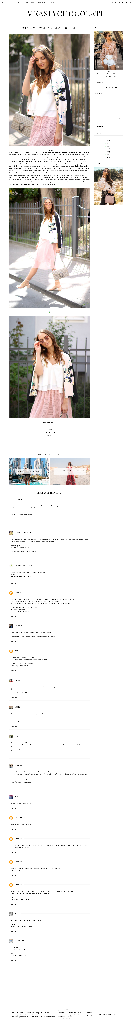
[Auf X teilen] (46, 432)
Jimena (18, 913)
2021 (108, 141)
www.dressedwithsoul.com (21, 576)
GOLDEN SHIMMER (22, 693)
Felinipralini (21, 817)
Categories (29, 2)
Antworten (14, 523)
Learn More (105, 1015)
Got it (117, 1015)
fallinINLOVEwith (23, 532)
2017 (108, 152)
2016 (108, 154)
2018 (108, 149)
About (11, 2)
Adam (17, 796)
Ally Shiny (19, 940)
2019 (108, 146)
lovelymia (19, 626)
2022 (108, 138)
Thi (16, 736)
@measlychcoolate (60, 182)
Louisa (18, 707)
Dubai (18, 2)
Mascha (18, 765)
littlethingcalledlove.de (26, 926)
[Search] (120, 119)
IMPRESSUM (41, 2)
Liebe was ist (22, 609)
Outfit (52, 436)
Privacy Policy (53, 2)
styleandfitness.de (22, 666)
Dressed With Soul (23, 565)
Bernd (17, 651)
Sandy (17, 680)
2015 (108, 157)
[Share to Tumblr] (49, 432)
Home (3, 2)
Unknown (19, 592)
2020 (108, 143)
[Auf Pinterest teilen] (51, 432)
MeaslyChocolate (66, 13)
